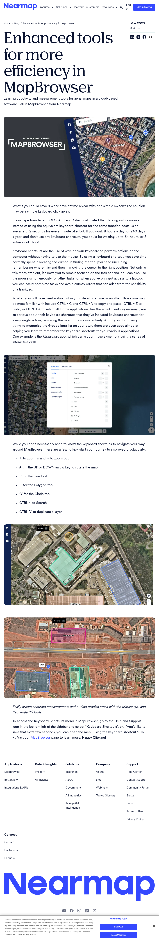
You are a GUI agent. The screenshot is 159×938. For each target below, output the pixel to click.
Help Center (134, 772)
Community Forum (138, 788)
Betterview (11, 780)
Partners (9, 858)
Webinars (102, 788)
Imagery (40, 772)
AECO (69, 780)
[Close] (154, 926)
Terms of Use (135, 811)
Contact (9, 842)
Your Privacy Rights (118, 919)
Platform (79, 7)
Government (73, 788)
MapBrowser (40, 738)
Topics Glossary (105, 795)
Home (7, 23)
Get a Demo (144, 7)
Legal (130, 803)
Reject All (118, 927)
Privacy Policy (135, 819)
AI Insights (41, 780)
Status (130, 795)
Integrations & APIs (16, 788)
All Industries (74, 795)
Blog (16, 23)
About (100, 772)
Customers (92, 7)
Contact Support (137, 780)
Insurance (72, 772)
